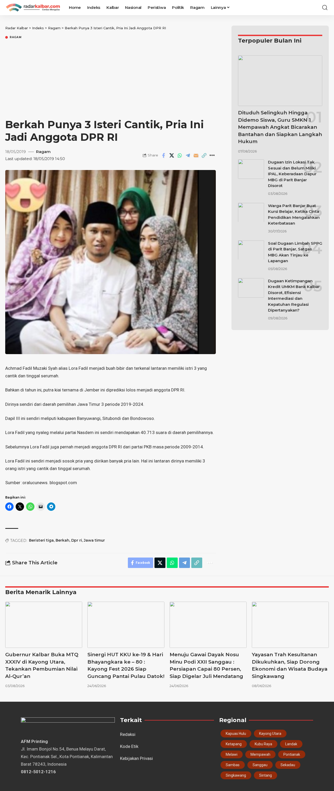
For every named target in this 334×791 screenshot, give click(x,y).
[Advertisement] (110, 79)
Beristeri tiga (41, 540)
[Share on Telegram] (188, 155)
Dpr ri (76, 540)
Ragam (16, 37)
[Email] (196, 155)
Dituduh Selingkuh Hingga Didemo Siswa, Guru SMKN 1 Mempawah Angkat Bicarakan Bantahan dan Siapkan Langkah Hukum (280, 127)
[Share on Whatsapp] (179, 155)
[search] (324, 7)
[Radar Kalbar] (33, 7)
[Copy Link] (204, 155)
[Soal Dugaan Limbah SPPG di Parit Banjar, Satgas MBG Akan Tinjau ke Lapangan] (251, 250)
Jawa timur (94, 540)
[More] (212, 155)
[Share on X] (171, 155)
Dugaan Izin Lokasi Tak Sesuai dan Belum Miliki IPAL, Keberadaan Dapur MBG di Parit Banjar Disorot (292, 174)
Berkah (62, 540)
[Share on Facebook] (163, 155)
